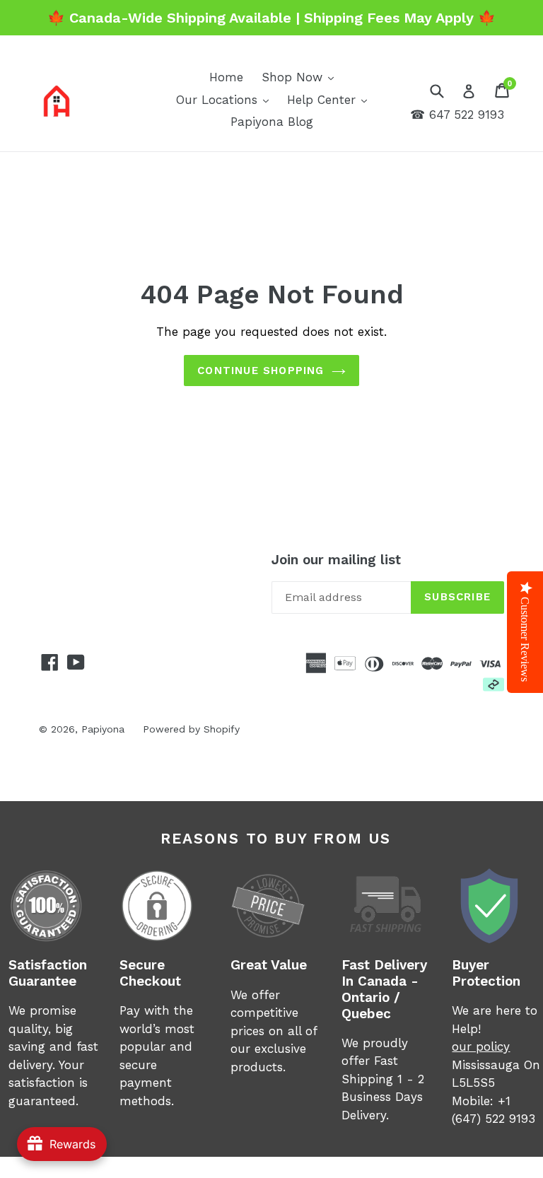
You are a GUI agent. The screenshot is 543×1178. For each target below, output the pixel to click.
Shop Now (301, 76)
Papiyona (102, 729)
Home (226, 77)
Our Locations (226, 99)
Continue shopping (260, 370)
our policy (481, 1046)
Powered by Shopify (191, 729)
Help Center (330, 99)
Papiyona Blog (271, 122)
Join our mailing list (336, 560)
